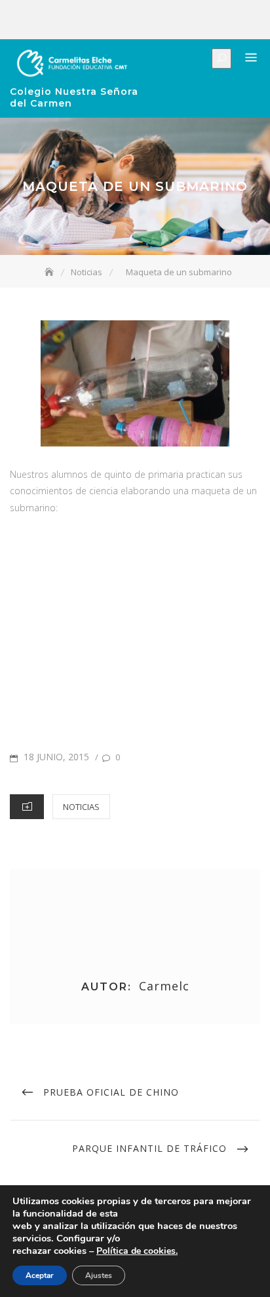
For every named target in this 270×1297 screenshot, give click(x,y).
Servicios (149, 25)
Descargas (188, 25)
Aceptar (40, 1275)
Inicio (90, 25)
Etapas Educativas (129, 25)
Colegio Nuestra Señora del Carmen (74, 97)
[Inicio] (50, 272)
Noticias (168, 25)
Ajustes (98, 1275)
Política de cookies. (137, 1251)
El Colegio (109, 25)
